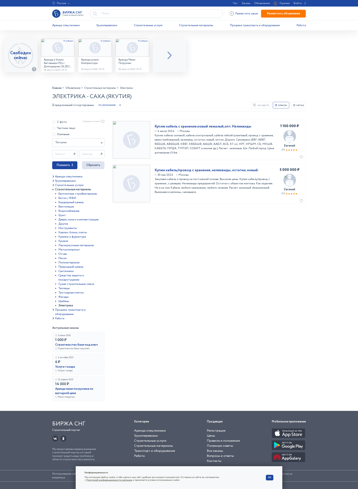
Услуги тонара (65, 367)
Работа (301, 25)
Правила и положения (223, 440)
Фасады (63, 297)
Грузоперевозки (106, 25)
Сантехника (65, 271)
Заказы (245, 3)
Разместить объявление (283, 13)
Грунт (62, 215)
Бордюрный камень (71, 202)
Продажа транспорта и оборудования (255, 25)
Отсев (62, 254)
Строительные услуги (148, 25)
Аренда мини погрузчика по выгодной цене (74, 391)
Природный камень (70, 267)
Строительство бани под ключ (76, 345)
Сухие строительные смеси (76, 284)
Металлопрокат (69, 249)
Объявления (262, 3)
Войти (297, 3)
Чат (235, 3)
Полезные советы (220, 445)
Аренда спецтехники (66, 25)
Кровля (63, 241)
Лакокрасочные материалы (76, 245)
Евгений (289, 146)
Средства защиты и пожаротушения (71, 277)
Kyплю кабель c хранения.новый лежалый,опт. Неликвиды (203, 126)
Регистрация (216, 430)
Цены (211, 435)
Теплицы (64, 288)
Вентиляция (66, 206)
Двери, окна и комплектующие (78, 219)
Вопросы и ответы (220, 455)
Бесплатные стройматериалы (77, 194)
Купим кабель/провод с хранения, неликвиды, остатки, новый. (206, 170)
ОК (269, 477)
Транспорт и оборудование (154, 450)
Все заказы (215, 450)
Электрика (65, 305)
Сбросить (93, 165)
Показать (64, 165)
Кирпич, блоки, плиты (72, 232)
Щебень (63, 301)
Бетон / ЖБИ (67, 198)
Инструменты (67, 228)
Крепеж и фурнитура (72, 237)
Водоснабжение (68, 211)
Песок (62, 258)
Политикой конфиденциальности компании (109, 480)
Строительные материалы (196, 25)
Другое (63, 224)
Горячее (285, 3)
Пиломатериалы (69, 262)
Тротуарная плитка (71, 292)
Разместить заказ (246, 13)
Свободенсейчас (20, 55)
